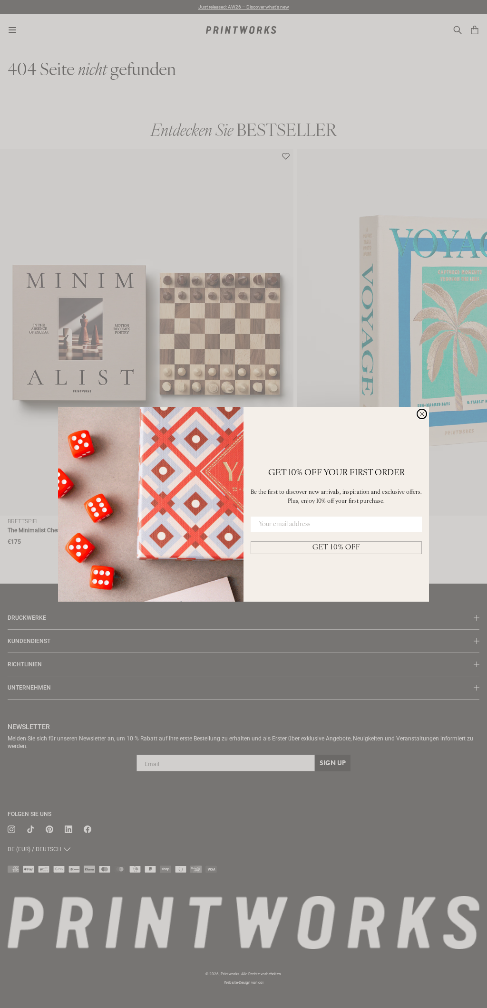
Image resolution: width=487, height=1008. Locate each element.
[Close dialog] (422, 414)
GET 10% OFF (336, 547)
